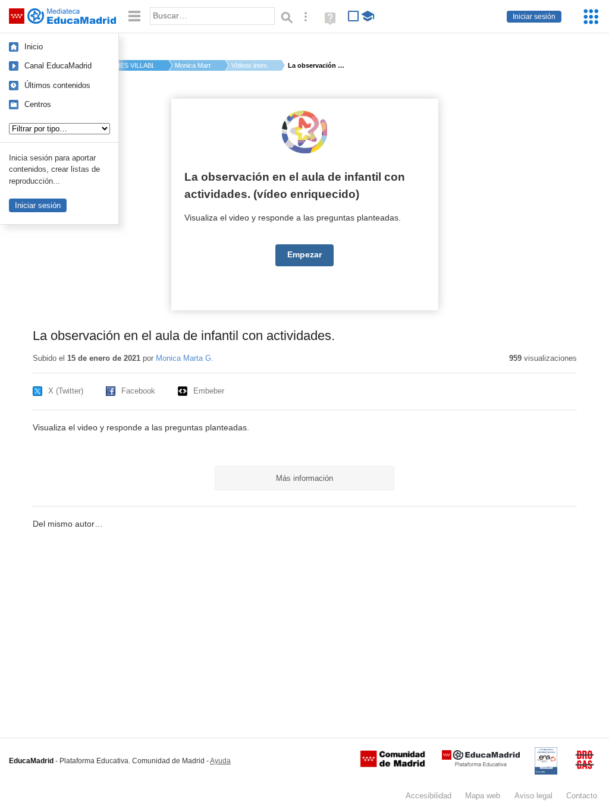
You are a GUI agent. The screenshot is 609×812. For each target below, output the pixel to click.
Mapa (482, 795)
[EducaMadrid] (481, 764)
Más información (304, 478)
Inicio (33, 46)
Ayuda (220, 761)
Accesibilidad (428, 795)
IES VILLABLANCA (136, 65)
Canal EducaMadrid (58, 65)
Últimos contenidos (57, 85)
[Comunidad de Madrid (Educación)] (392, 764)
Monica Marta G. (193, 65)
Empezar (304, 254)
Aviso (533, 795)
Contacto (581, 795)
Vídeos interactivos (249, 65)
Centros (37, 104)
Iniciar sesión (534, 16)
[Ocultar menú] (134, 16)
